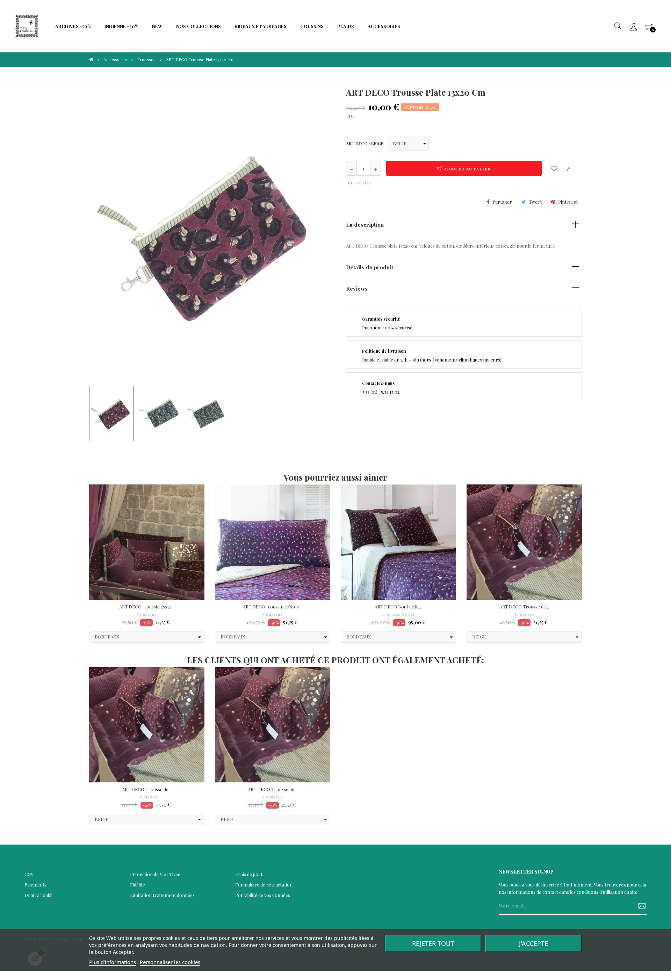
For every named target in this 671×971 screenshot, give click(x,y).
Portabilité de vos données (262, 895)
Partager (502, 202)
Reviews (357, 288)
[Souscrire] (639, 906)
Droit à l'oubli (38, 895)
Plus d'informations (112, 961)
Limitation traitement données (162, 895)
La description (365, 224)
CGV (29, 874)
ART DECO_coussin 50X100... (273, 606)
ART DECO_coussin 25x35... (147, 606)
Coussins (147, 614)
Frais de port (248, 874)
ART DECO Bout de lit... (398, 606)
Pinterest (568, 202)
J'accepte (533, 943)
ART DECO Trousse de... (524, 606)
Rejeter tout (433, 943)
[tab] (464, 224)
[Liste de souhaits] (554, 168)
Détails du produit (369, 267)
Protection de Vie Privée (155, 874)
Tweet (535, 202)
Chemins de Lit (398, 614)
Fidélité (137, 885)
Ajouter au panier (466, 168)
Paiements (35, 885)
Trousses (524, 614)
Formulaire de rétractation (264, 885)
